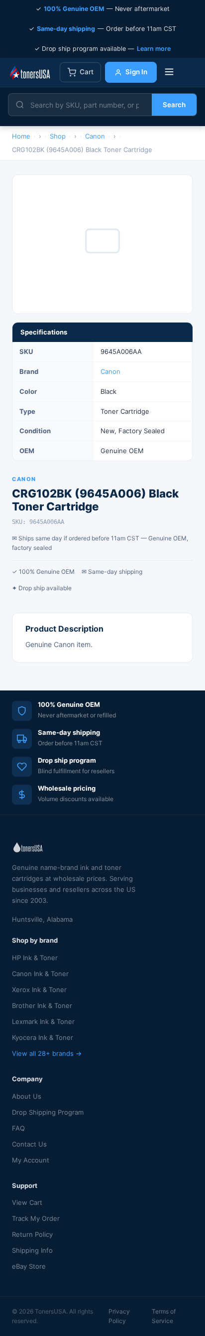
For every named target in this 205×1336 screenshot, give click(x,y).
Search (174, 105)
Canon (110, 371)
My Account (30, 1160)
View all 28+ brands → (47, 1053)
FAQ (18, 1128)
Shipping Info (32, 1250)
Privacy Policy (119, 1316)
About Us (26, 1096)
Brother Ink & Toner (42, 1005)
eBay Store (29, 1266)
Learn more (154, 48)
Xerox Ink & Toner (39, 990)
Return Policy (32, 1234)
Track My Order (36, 1218)
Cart (87, 72)
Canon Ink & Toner (40, 974)
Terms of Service (164, 1316)
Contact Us (29, 1144)
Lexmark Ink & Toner (43, 1021)
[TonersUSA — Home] (30, 72)
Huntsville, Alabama (42, 919)
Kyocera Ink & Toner (42, 1037)
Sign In (136, 72)
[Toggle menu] (169, 72)
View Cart (27, 1202)
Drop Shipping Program (48, 1112)
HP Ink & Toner (35, 958)
